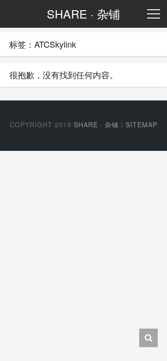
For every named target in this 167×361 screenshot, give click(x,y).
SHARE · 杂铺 (96, 124)
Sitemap (141, 124)
